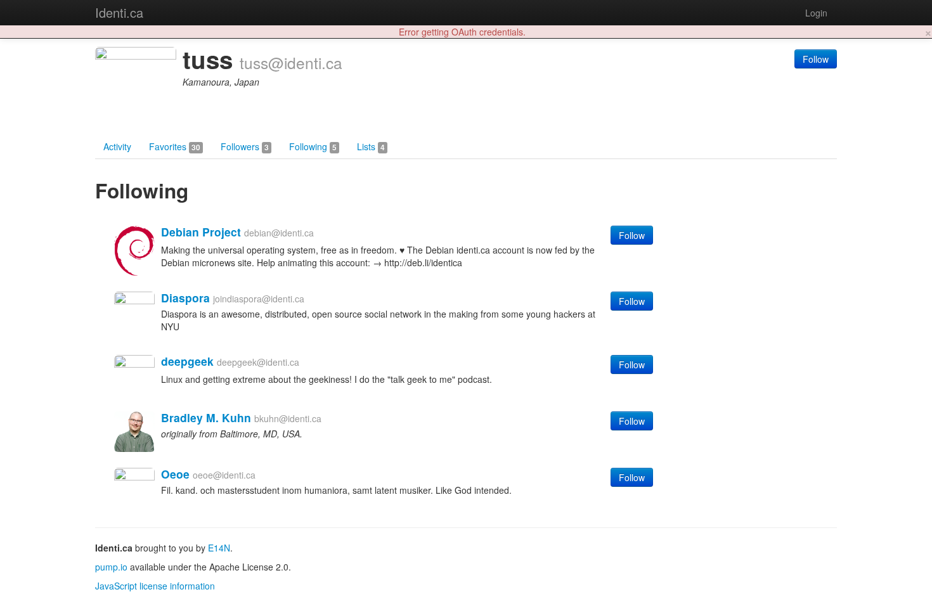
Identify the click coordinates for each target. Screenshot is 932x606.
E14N (219, 547)
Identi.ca (119, 12)
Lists (371, 146)
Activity (117, 146)
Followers (245, 146)
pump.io (111, 566)
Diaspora (185, 298)
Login (816, 12)
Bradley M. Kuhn (206, 417)
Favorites (174, 146)
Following (313, 146)
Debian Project (201, 232)
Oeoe (175, 474)
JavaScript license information (155, 585)
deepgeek (187, 361)
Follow (816, 59)
